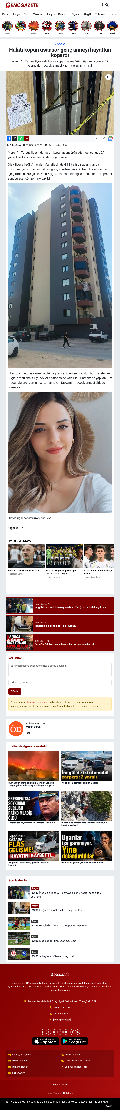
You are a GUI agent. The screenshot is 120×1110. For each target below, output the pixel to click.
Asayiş (50, 14)
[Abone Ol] (110, 138)
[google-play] (74, 1041)
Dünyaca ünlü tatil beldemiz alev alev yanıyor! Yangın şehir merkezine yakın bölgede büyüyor (31, 784)
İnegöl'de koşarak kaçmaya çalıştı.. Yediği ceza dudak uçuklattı (66, 894)
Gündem (63, 14)
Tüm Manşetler (20, 1066)
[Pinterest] (54, 1032)
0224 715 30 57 (62, 1007)
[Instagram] (60, 1032)
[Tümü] (110, 880)
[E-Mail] (28, 733)
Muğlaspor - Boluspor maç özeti (54, 940)
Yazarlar (38, 14)
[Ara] (107, 5)
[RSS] (77, 1032)
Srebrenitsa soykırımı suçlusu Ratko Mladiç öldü (32, 822)
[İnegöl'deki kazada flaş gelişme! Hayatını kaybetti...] (33, 845)
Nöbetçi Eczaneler (21, 1054)
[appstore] (45, 1041)
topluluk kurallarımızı (38, 702)
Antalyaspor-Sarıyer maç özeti (53, 956)
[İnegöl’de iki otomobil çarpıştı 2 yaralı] (86, 765)
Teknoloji (100, 14)
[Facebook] (42, 1032)
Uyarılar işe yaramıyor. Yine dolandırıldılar (82, 862)
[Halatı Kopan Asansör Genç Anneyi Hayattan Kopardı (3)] (60, 452)
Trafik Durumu (19, 1060)
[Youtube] (65, 1032)
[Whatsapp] (71, 1032)
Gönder (15, 691)
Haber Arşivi (18, 1072)
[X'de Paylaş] (15, 138)
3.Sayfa (60, 43)
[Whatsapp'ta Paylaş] (21, 138)
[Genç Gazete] (22, 5)
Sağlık (88, 14)
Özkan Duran (15, 145)
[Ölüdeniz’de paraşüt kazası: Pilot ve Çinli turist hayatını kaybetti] (86, 805)
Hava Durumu (73, 1054)
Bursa (5, 14)
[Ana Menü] (111, 5)
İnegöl (16, 14)
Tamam (109, 1106)
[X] (48, 1032)
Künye (65, 1084)
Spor (26, 14)
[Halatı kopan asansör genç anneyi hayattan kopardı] (60, 103)
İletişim (56, 1084)
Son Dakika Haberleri (76, 1066)
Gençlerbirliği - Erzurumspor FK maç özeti (60, 925)
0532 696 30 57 (62, 1013)
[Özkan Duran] (15, 728)
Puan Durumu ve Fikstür (77, 1060)
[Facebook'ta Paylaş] (9, 138)
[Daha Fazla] (26, 138)
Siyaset (76, 14)
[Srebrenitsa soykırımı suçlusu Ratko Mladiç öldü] (33, 805)
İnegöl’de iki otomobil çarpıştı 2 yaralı (79, 783)
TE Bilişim (68, 1093)
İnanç (113, 14)
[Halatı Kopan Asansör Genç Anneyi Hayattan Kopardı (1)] (60, 276)
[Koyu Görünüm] (103, 5)
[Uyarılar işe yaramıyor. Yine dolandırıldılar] (86, 845)
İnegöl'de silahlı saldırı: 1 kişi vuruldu (57, 910)
